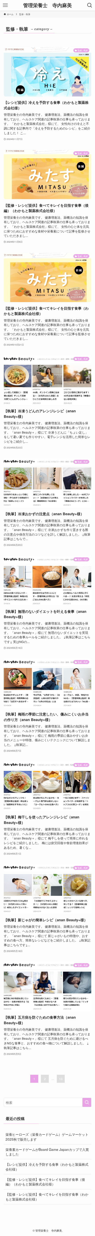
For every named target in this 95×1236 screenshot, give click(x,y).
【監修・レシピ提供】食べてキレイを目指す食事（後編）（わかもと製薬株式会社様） (45, 1182)
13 (61, 1079)
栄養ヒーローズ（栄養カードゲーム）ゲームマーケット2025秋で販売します (47, 1137)
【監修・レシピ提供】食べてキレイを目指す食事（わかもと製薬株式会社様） (47, 1196)
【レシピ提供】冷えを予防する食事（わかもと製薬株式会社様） (47, 1166)
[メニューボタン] (5, 5)
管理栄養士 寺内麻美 (47, 5)
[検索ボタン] (89, 5)
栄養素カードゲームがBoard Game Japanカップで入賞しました (47, 1152)
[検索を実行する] (86, 1102)
